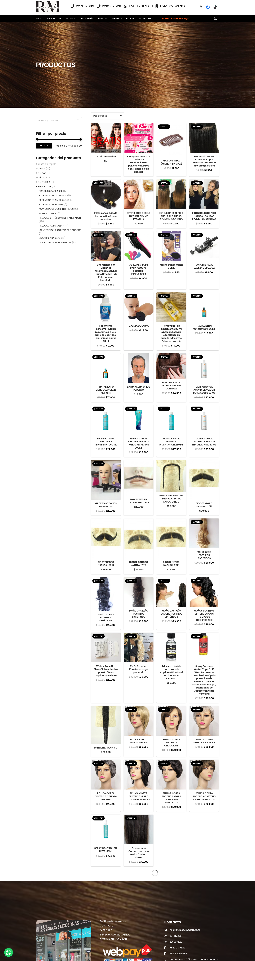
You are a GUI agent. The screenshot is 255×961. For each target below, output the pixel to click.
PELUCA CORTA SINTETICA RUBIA (138, 741)
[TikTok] (215, 7)
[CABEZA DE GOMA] (138, 294)
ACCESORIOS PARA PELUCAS (55, 242)
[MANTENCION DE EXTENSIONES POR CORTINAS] (171, 355)
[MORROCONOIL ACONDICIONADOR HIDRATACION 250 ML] (204, 407)
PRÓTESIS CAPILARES (51, 191)
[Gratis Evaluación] (106, 125)
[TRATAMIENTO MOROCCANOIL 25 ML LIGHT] (106, 355)
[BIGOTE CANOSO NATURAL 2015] (138, 520)
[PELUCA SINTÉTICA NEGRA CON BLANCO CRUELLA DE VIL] (106, 927)
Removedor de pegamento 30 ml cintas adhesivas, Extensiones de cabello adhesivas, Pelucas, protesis (171, 333)
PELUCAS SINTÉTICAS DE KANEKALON (60, 218)
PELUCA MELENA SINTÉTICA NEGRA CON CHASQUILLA (204, 910)
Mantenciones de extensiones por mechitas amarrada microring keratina (204, 161)
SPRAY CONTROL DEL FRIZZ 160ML (105, 849)
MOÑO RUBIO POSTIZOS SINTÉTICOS (204, 555)
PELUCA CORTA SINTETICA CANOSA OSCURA (106, 796)
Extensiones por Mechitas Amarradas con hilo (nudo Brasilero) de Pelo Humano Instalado (105, 272)
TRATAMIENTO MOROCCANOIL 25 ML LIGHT (105, 390)
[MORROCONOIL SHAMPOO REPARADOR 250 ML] (106, 407)
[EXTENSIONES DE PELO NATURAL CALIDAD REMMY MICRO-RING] (171, 181)
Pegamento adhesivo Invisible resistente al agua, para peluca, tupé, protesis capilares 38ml (105, 333)
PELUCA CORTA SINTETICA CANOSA (204, 741)
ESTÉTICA (41, 177)
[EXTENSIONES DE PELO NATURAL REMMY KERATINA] (138, 181)
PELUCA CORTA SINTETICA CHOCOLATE (171, 742)
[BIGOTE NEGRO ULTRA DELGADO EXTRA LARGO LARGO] (171, 462)
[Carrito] (215, 18)
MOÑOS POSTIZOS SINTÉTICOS (56, 209)
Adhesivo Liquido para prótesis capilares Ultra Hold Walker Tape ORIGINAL (171, 672)
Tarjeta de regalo (46, 164)
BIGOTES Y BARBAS (49, 238)
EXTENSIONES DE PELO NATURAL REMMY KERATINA (139, 216)
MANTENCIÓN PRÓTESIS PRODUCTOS (60, 230)
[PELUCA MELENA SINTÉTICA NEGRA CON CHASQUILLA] (204, 875)
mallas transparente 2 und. (171, 266)
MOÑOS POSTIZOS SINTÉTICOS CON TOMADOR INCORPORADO (204, 615)
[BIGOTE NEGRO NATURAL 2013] (106, 520)
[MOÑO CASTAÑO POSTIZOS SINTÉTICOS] (138, 579)
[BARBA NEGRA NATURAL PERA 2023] (171, 816)
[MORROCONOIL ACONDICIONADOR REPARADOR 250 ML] (204, 355)
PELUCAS (41, 173)
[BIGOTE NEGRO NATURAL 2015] (171, 520)
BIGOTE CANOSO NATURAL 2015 (138, 563)
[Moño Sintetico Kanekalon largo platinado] (138, 634)
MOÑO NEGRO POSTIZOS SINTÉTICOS (105, 617)
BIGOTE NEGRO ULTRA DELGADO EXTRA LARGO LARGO (171, 498)
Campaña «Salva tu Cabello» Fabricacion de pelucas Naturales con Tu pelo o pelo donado (138, 164)
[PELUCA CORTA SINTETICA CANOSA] (204, 708)
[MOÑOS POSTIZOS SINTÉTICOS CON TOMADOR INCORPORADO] (204, 579)
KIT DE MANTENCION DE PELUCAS (106, 505)
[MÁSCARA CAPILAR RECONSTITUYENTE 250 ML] (138, 927)
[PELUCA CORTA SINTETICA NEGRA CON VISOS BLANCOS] (138, 762)
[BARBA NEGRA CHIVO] (106, 708)
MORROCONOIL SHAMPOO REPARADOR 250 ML (106, 442)
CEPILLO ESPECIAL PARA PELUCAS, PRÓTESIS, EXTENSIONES (138, 269)
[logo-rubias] (47, 7)
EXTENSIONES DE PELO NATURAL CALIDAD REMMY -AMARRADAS (204, 216)
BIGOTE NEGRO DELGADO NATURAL (138, 501)
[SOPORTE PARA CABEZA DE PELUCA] (204, 233)
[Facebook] (208, 7)
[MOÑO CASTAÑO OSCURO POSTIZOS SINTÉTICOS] (171, 579)
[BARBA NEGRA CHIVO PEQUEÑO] (138, 355)
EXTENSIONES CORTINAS (53, 195)
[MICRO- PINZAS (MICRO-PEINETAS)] (171, 125)
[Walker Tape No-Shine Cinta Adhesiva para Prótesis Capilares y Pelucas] (106, 634)
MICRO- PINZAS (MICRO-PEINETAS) (171, 162)
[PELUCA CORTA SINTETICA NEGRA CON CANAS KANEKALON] (171, 762)
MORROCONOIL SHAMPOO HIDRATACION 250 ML (171, 442)
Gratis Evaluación (106, 156)
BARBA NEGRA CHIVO (105, 747)
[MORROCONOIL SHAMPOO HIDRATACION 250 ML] (171, 407)
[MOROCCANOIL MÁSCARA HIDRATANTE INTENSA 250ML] (171, 927)
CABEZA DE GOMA (138, 326)
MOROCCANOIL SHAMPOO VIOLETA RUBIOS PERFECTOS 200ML (138, 443)
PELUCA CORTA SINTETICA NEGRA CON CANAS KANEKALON (171, 798)
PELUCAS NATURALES (51, 225)
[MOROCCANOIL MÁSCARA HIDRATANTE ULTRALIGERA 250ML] (204, 927)
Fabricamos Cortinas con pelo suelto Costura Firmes (138, 852)
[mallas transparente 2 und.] (171, 233)
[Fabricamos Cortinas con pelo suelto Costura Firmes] (138, 816)
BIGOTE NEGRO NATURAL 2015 (171, 563)
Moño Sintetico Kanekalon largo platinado (138, 669)
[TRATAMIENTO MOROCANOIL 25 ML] (204, 294)
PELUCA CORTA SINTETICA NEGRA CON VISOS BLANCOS (139, 796)
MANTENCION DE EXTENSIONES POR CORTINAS (171, 385)
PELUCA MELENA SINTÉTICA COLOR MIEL (171, 910)
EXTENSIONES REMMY (51, 204)
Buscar (78, 120)
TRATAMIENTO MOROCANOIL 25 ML (204, 327)
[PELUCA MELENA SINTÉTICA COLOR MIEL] (171, 875)
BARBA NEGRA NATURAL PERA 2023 (171, 859)
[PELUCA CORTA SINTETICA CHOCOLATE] (171, 708)
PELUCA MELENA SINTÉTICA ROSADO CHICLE (106, 910)
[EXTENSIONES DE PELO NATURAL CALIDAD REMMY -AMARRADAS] (204, 181)
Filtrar (44, 145)
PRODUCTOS (43, 186)
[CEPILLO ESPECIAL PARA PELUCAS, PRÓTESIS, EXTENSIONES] (138, 233)
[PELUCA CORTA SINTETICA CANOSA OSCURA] (106, 762)
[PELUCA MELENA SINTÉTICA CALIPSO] (138, 875)
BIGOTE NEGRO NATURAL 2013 (106, 563)
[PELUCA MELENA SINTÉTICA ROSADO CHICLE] (106, 875)
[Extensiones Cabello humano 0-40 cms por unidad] (106, 181)
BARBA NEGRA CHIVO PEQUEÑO (138, 388)
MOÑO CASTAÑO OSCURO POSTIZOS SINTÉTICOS (171, 614)
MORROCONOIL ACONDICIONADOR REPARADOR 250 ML (204, 390)
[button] (62, 18)
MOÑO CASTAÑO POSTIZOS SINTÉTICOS (138, 614)
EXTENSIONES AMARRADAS (54, 200)
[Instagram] (200, 7)
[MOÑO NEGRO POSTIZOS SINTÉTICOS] (106, 579)
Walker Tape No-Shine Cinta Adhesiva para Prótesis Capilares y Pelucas (106, 670)
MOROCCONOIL (48, 213)
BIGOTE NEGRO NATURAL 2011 (204, 505)
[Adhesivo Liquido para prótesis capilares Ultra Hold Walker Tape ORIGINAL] (171, 634)
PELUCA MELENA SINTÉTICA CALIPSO (138, 908)
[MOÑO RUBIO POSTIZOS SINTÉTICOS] (204, 520)
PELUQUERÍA (43, 182)
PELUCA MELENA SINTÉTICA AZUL (204, 849)
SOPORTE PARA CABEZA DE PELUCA (204, 266)
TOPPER (40, 168)
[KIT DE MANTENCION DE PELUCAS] (106, 462)
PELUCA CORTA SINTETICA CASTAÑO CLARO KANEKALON (204, 796)
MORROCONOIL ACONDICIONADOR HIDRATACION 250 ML (204, 442)
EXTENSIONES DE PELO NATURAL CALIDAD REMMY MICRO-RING (171, 216)
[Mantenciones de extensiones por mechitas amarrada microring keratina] (204, 125)
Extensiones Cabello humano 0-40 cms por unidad (105, 216)
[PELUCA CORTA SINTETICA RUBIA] (138, 708)
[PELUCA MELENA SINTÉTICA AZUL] (204, 816)
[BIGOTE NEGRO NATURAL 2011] (204, 462)
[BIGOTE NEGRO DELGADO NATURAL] (138, 462)
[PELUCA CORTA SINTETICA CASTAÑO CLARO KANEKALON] (204, 762)
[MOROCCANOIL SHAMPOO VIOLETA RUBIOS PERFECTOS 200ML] (138, 407)
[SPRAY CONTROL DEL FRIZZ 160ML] (106, 816)
